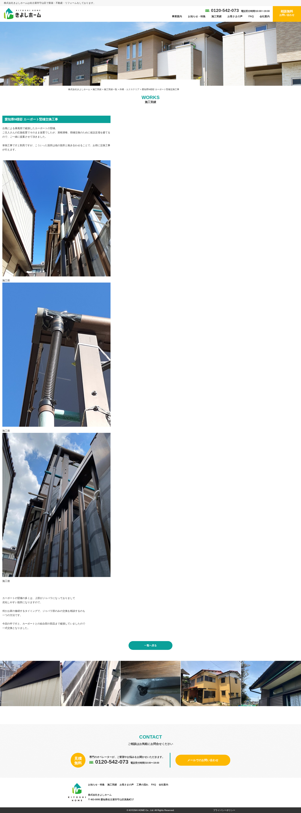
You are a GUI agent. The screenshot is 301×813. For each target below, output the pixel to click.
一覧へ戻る (150, 645)
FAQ (251, 16)
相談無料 (286, 13)
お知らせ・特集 (197, 16)
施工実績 (216, 16)
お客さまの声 (235, 16)
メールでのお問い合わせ (202, 760)
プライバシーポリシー (224, 810)
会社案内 (265, 16)
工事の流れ (142, 784)
